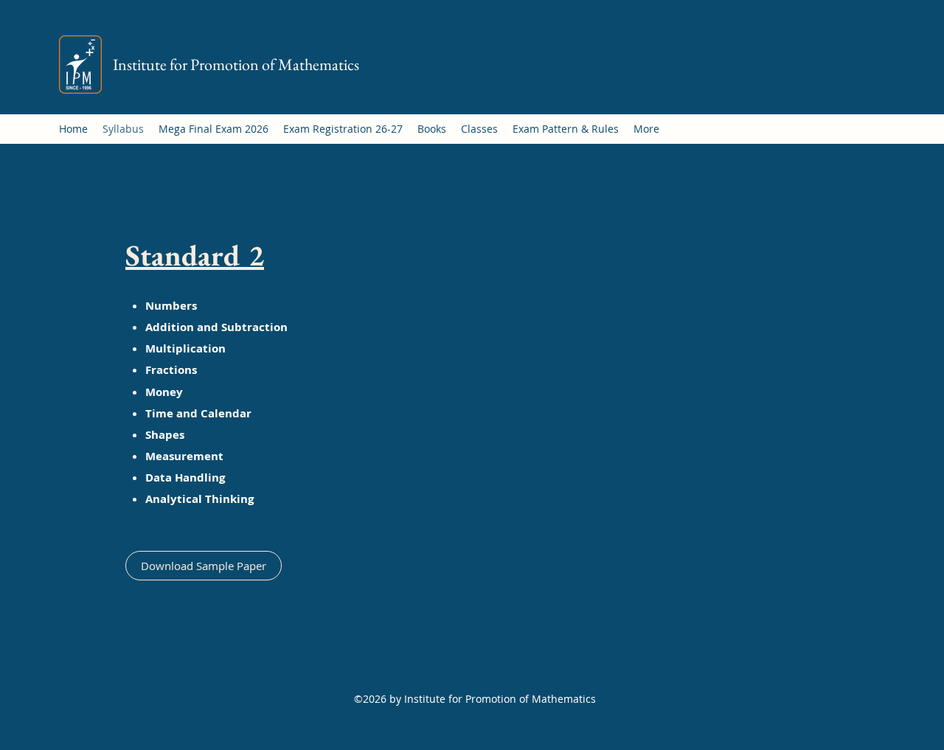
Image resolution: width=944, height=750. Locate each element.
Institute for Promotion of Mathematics (236, 64)
